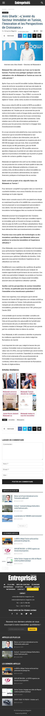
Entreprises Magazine (10, 31)
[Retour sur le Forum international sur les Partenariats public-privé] (7, 498)
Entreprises (8, 587)
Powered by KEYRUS (21, 713)
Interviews (11, 9)
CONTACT (22, 593)
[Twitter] (27, 614)
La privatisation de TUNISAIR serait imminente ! (28, 516)
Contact (21, 589)
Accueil (4, 9)
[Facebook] (13, 614)
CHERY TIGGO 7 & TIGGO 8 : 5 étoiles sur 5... (26, 699)
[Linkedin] (22, 614)
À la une (11, 584)
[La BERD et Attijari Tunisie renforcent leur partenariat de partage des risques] (7, 541)
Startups (19, 587)
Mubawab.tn (20, 420)
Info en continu (23, 584)
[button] (42, 3)
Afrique (37, 587)
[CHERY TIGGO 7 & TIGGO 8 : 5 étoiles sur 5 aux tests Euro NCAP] (7, 702)
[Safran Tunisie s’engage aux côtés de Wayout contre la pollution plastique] (7, 561)
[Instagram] (17, 614)
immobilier (11, 420)
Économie (36, 584)
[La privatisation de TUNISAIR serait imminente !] (7, 518)
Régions (28, 587)
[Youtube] (31, 614)
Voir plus (21, 526)
